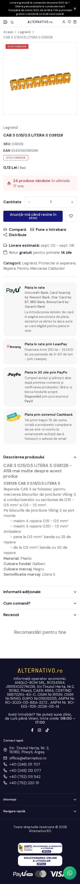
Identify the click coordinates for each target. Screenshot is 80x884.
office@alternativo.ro (27, 758)
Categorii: (12, 263)
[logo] (40, 22)
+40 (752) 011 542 (24, 777)
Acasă (8, 32)
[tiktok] (47, 729)
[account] (64, 21)
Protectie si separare (57, 263)
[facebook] (32, 729)
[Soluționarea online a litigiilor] (40, 860)
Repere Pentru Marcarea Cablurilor (34, 268)
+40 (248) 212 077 (25, 770)
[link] (16, 51)
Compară (17, 229)
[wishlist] (69, 21)
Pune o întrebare (51, 229)
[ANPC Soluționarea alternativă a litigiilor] (40, 847)
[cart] (75, 21)
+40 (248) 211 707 (24, 764)
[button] (5, 22)
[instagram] (39, 729)
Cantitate (12, 201)
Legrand (24, 32)
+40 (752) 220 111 (24, 783)
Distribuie (17, 234)
